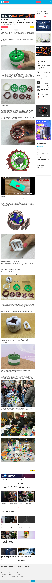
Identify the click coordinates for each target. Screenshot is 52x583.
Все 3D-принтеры (42, 100)
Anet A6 (42, 74)
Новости (3, 5)
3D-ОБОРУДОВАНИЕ (19, 2)
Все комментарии (42, 172)
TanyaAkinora (3, 24)
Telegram (26, 570)
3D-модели (11, 570)
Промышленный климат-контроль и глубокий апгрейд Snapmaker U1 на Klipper (8, 526)
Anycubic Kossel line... (45, 89)
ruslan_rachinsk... (42, 149)
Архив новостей (20, 576)
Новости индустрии (20, 569)
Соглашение (3, 570)
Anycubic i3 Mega (44, 82)
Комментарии (40, 146)
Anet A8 (16, 29)
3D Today (2, 9)
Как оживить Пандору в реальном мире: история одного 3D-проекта (9, 486)
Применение (8, 9)
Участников (40, 11)
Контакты (37, 567)
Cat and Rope (21, 540)
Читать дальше (4, 507)
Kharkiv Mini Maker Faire (16, 376)
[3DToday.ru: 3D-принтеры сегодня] (5, 2)
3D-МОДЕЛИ (27, 2)
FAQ (2, 576)
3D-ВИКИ (33, 2)
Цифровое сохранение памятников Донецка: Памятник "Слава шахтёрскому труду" (26, 526)
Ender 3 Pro (43, 71)
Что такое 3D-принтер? (44, 115)
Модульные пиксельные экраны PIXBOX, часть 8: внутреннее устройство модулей (9, 558)
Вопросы (45, 146)
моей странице (18, 370)
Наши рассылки (28, 572)
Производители (12, 576)
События (18, 572)
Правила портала (4, 572)
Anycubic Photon (44, 93)
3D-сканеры (11, 572)
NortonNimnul (41, 165)
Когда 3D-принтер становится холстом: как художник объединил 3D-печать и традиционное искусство (25, 485)
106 (15, 24)
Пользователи (3, 574)
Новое (16, 5)
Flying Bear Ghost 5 (44, 85)
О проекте (3, 569)
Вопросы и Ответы (38, 5)
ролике (26, 172)
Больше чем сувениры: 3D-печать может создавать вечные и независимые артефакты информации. (26, 558)
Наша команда (38, 570)
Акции (22, 5)
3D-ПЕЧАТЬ (38, 2)
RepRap (42, 78)
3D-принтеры (11, 569)
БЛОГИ (12, 2)
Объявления (28, 5)
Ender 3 (42, 63)
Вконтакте (27, 569)
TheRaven (41, 157)
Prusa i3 (42, 96)
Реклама (3, 16)
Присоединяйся (44, 16)
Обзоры (18, 574)
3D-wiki (10, 574)
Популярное (9, 5)
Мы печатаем (46, 5)
